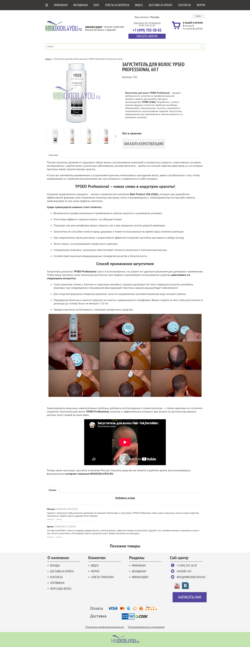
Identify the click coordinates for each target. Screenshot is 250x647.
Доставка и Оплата (160, 5)
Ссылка (59, 519)
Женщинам (80, 5)
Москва (154, 17)
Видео (139, 5)
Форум (201, 5)
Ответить (50, 519)
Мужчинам (61, 5)
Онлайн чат (184, 571)
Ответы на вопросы (117, 5)
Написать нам (189, 597)
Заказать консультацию (144, 143)
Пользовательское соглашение (146, 627)
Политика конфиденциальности (105, 627)
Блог (96, 5)
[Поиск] (201, 46)
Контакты (184, 5)
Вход (198, 16)
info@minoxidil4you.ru (191, 577)
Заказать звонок (147, 36)
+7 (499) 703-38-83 (187, 565)
